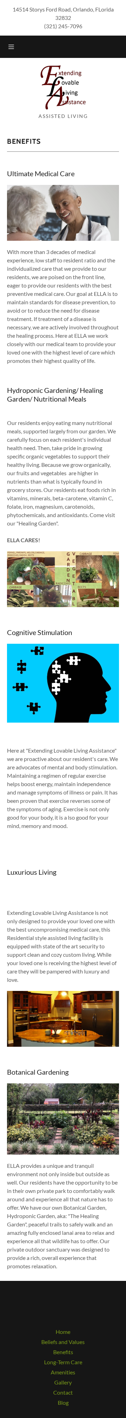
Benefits (63, 1352)
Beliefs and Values (63, 1341)
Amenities (63, 1372)
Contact (63, 1392)
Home (63, 1331)
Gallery (63, 1382)
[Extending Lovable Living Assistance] (63, 86)
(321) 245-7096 (63, 26)
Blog (63, 1402)
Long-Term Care (63, 1362)
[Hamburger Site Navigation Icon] (12, 47)
